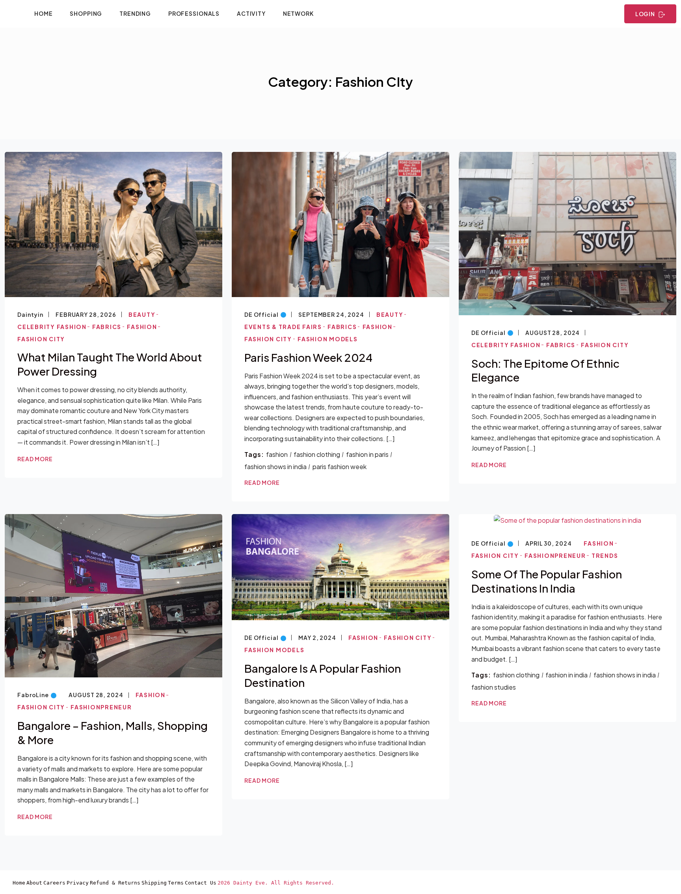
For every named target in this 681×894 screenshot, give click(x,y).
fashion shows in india (275, 466)
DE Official (261, 314)
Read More (35, 458)
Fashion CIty (41, 338)
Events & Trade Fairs (283, 326)
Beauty (142, 314)
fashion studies (493, 687)
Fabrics (106, 326)
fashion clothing (317, 454)
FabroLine (33, 694)
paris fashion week (340, 466)
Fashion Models (328, 338)
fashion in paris (367, 454)
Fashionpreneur (101, 707)
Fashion (142, 326)
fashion (277, 454)
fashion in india (566, 675)
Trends (605, 555)
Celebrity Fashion (52, 326)
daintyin (30, 314)
